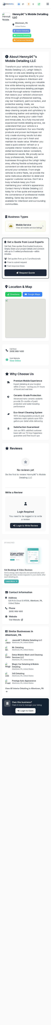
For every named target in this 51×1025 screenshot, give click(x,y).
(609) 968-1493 (16, 611)
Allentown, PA (21, 23)
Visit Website (15, 620)
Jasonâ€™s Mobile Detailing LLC (27, 640)
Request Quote (27, 272)
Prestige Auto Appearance (24, 681)
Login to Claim (26, 711)
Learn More (10, 581)
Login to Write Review (27, 525)
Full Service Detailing (24, 40)
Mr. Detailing (18, 647)
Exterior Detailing (23, 35)
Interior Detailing (22, 31)
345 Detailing (18, 673)
